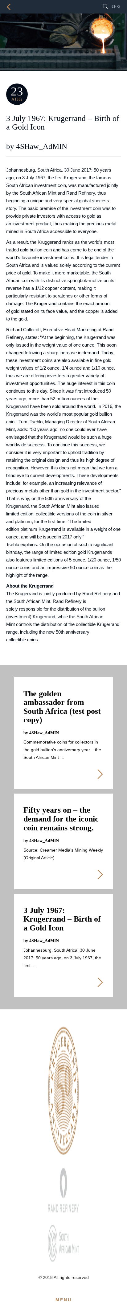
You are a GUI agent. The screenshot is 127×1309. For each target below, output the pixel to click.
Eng (116, 6)
